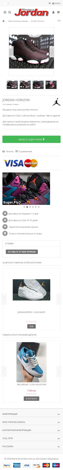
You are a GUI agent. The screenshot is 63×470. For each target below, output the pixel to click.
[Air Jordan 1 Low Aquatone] (31, 362)
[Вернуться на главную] (3, 21)
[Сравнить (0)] (50, 3)
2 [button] (27, 207)
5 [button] (36, 207)
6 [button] (38, 207)
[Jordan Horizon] (12, 84)
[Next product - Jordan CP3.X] (60, 21)
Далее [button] (52, 51)
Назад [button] (11, 51)
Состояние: (7, 104)
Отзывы (9, 243)
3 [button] (30, 207)
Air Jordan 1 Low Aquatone (31, 384)
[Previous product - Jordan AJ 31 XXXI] (58, 21)
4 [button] (33, 207)
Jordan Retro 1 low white (31, 312)
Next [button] (59, 299)
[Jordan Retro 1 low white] (31, 290)
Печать (9, 151)
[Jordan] (31, 12)
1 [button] (24, 207)
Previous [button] (4, 299)
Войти (57, 3)
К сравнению (25, 151)
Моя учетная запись (13, 422)
